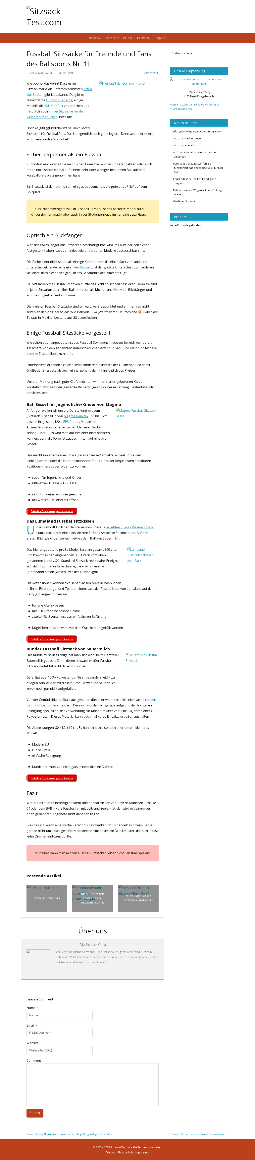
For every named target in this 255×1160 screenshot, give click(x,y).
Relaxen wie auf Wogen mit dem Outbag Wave (197, 192)
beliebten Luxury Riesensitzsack (130, 527)
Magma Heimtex (76, 416)
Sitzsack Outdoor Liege (187, 138)
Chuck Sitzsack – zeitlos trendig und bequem (194, 181)
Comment (33, 1060)
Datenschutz (125, 1152)
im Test (127, 38)
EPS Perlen (71, 421)
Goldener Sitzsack (184, 201)
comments (151, 72)
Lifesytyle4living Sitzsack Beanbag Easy (197, 131)
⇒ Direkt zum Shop (181, 108)
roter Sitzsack (82, 267)
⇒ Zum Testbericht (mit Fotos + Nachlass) (194, 104)
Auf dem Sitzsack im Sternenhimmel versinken (194, 154)
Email (31, 1025)
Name (32, 1008)
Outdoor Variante (59, 100)
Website (32, 1043)
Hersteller (143, 38)
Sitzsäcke (95, 38)
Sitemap (111, 1152)
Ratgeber (160, 38)
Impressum (142, 1152)
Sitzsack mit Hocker (184, 145)
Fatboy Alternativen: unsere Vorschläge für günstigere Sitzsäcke (73, 1134)
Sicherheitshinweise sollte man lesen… (205, 1134)
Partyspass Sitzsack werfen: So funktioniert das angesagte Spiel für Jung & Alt (198, 168)
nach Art (111, 38)
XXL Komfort (53, 106)
